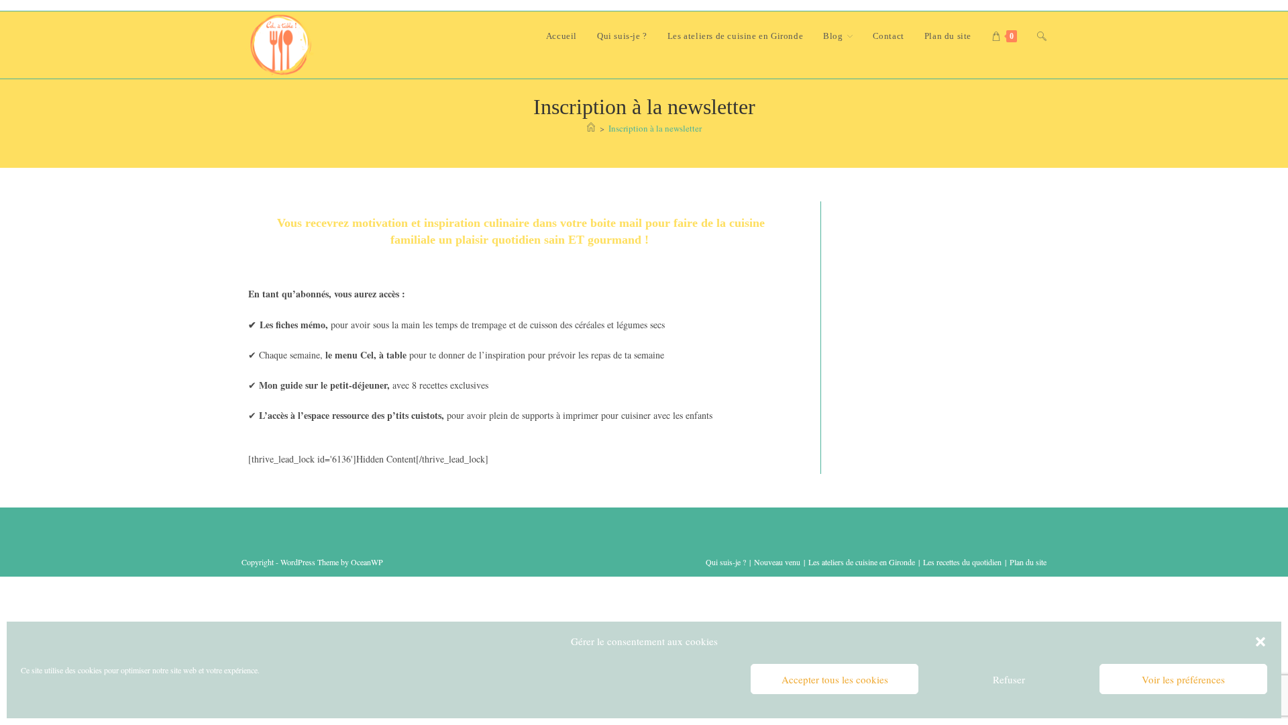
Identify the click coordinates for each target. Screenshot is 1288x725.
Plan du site (1028, 562)
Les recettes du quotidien (962, 562)
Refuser (1009, 679)
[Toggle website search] (1042, 36)
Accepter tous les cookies (835, 679)
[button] (1260, 641)
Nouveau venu (777, 562)
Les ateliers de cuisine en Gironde (861, 562)
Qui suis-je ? (726, 562)
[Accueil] (591, 128)
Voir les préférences (1183, 679)
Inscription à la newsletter (655, 128)
